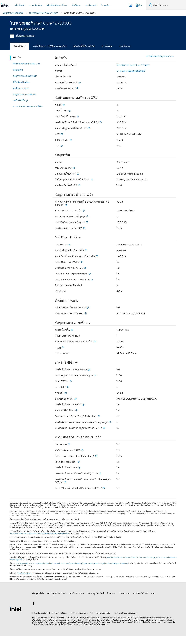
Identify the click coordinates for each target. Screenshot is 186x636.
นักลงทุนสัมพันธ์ (95, 593)
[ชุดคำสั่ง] (65, 393)
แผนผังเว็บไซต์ (140, 593)
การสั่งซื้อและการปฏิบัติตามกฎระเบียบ (50, 46)
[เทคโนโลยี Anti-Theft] (79, 467)
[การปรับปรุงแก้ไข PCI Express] (87, 307)
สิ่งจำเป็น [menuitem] (17, 57)
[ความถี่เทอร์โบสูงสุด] (77, 116)
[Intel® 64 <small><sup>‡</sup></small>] (67, 387)
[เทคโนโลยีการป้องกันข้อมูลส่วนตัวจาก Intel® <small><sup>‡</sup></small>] (104, 428)
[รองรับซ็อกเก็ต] (72, 330)
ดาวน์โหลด (107, 46)
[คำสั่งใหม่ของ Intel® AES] (82, 450)
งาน (153, 593)
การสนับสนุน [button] (35, 5)
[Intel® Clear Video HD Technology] (91, 279)
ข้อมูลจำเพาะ (20, 46)
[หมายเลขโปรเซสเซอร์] (79, 82)
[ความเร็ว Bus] (70, 140)
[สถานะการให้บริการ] (77, 173)
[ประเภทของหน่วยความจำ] (83, 210)
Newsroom (124, 593)
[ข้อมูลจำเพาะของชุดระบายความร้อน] (94, 341)
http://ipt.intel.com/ (24, 573)
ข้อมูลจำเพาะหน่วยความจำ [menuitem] (25, 76)
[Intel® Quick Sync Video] (81, 262)
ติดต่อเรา (111, 593)
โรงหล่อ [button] (105, 5)
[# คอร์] (63, 105)
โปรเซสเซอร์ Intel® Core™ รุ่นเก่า (132, 65)
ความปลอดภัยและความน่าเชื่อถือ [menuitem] (27, 106)
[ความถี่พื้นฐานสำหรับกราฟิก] (86, 250)
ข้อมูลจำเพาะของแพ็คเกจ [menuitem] (24, 94)
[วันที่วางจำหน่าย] (73, 168)
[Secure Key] (69, 444)
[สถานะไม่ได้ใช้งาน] (76, 410)
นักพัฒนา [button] (76, 5)
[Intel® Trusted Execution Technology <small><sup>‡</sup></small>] (96, 456)
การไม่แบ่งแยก (77, 593)
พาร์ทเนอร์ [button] (91, 5)
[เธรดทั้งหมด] (69, 110)
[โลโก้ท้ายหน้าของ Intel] (16, 608)
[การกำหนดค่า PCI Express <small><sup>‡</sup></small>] (85, 313)
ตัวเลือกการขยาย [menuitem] (20, 88)
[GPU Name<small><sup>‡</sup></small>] (69, 244)
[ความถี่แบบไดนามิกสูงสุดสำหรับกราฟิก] (97, 256)
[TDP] (61, 145)
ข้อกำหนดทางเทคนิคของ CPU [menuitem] (26, 63)
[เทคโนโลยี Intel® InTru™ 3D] (85, 268)
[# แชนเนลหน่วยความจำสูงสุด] (87, 216)
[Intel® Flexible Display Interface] (89, 273)
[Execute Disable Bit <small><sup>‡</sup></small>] (78, 462)
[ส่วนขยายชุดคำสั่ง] (75, 399)
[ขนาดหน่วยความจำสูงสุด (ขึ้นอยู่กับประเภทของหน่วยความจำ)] (66, 205)
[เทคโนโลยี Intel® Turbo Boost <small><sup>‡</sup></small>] (89, 369)
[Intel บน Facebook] (33, 604)
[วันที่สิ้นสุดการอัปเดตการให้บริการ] (91, 179)
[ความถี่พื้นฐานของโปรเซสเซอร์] (89, 128)
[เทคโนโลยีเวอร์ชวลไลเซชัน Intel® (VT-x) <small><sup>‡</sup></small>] (100, 473)
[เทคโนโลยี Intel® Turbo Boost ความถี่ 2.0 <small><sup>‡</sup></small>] (100, 122)
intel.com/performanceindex (117, 620)
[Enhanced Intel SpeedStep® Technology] (98, 416)
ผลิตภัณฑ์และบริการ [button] (57, 5)
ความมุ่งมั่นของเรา (57, 593)
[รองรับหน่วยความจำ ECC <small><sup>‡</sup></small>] (84, 228)
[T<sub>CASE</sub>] (63, 347)
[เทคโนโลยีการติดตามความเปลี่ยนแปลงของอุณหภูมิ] (109, 422)
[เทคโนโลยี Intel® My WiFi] (83, 404)
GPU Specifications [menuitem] (21, 82)
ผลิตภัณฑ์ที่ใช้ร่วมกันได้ (84, 46)
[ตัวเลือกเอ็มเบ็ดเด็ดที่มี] (79, 185)
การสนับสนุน (124, 46)
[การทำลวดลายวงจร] (77, 88)
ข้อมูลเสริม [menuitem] (18, 69)
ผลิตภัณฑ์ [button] (19, 5)
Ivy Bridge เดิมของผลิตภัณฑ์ (130, 70)
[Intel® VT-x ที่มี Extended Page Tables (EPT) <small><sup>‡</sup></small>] (103, 488)
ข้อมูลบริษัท (38, 593)
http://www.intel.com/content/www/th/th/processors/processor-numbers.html (39, 533)
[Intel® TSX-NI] (70, 381)
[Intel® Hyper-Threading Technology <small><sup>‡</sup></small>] (95, 375)
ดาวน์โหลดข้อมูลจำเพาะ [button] (159, 56)
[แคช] (61, 134)
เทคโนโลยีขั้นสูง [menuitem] (20, 100)
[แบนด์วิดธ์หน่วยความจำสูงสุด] (87, 222)
